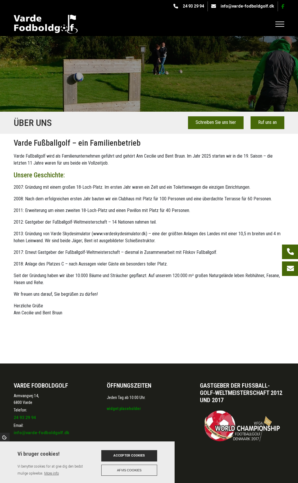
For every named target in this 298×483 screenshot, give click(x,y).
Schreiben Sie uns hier (216, 122)
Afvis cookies (129, 470)
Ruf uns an (267, 122)
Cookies (5, 437)
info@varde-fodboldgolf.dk (247, 6)
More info (51, 473)
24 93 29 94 (193, 6)
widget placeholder (124, 408)
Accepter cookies (129, 455)
